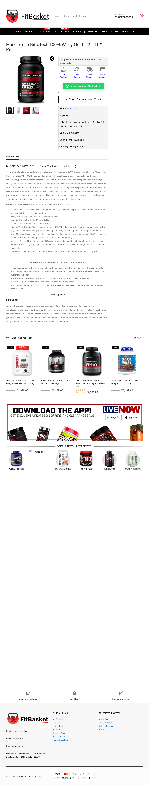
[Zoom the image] (74, 405)
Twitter (135, 776)
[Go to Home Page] (7, 38)
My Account (58, 719)
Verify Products (105, 723)
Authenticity (104, 719)
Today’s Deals (43, 30)
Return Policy (58, 730)
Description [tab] (12, 156)
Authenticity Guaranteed (85, 31)
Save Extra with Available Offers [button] (85, 99)
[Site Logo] (27, 16)
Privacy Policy (59, 737)
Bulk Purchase (61, 30)
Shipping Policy (59, 733)
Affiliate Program (106, 726)
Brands (28, 31)
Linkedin (140, 776)
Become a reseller (107, 730)
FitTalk (114, 31)
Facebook (129, 776)
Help (104, 31)
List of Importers (57, 295)
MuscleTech (73, 108)
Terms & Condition (60, 740)
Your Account (129, 31)
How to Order (58, 726)
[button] (7, 80)
